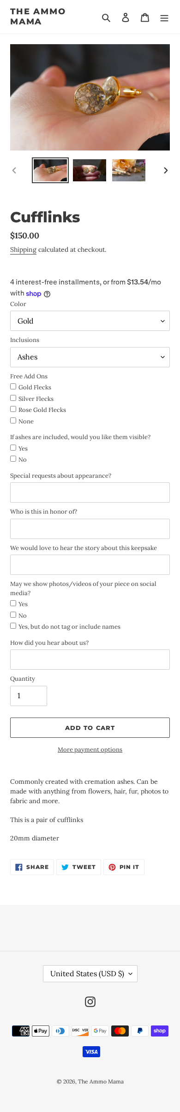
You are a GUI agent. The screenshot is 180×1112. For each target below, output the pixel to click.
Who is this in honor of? (43, 511)
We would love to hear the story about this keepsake (83, 548)
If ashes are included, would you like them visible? (80, 437)
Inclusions (24, 340)
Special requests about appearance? (60, 476)
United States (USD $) (87, 973)
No (22, 459)
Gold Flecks (34, 387)
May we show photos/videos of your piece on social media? (83, 588)
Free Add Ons (29, 376)
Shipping (23, 249)
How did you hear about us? (49, 643)
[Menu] (164, 17)
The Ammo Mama (38, 17)
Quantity (22, 679)
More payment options (90, 749)
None (26, 421)
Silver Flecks (36, 399)
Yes (23, 448)
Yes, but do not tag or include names (69, 627)
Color (18, 304)
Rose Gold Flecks (42, 410)
